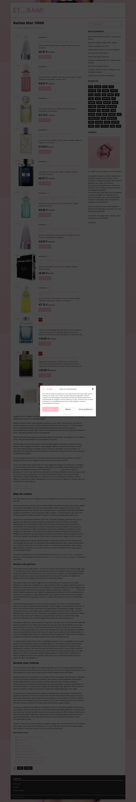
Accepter (50, 409)
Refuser (68, 409)
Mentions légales (68, 414)
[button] (93, 389)
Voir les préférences (85, 409)
